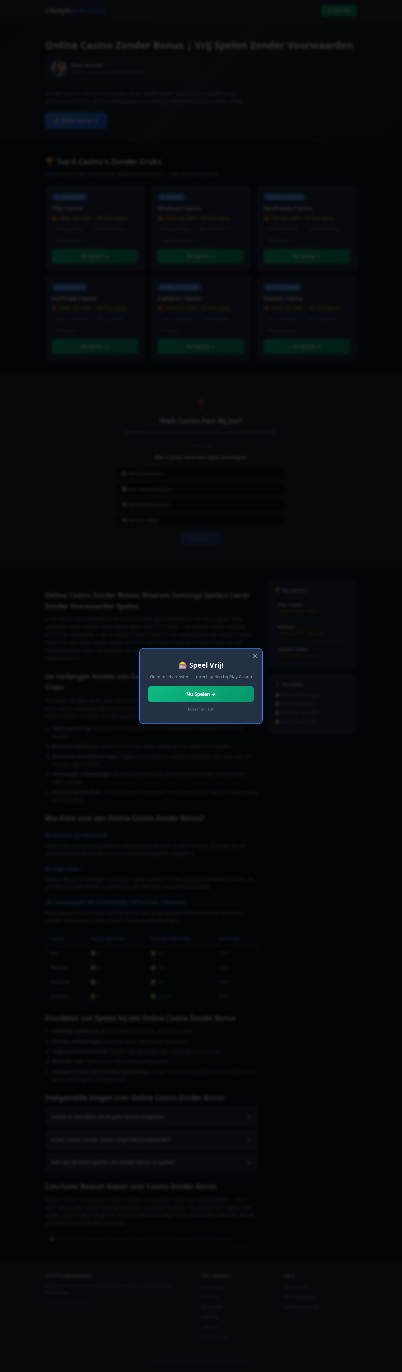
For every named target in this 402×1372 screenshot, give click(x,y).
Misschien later (201, 709)
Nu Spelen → (201, 694)
